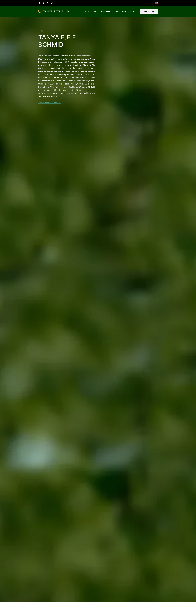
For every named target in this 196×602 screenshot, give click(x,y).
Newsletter (149, 11)
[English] (156, 3)
